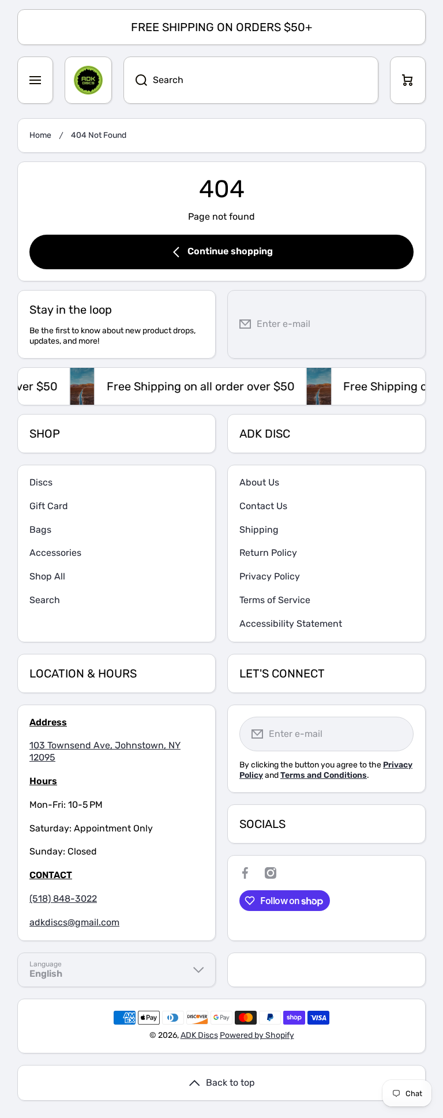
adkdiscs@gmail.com (74, 922)
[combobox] (250, 80)
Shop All (47, 576)
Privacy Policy (269, 576)
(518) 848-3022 (63, 898)
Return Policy (268, 552)
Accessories (55, 552)
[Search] (135, 80)
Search (44, 599)
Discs (40, 482)
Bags (40, 529)
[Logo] (88, 80)
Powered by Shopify (257, 1035)
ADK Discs (199, 1035)
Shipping (259, 529)
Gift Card (48, 505)
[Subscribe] (408, 324)
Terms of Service (274, 599)
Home (40, 135)
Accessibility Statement (290, 623)
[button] (408, 80)
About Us (259, 482)
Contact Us (263, 505)
